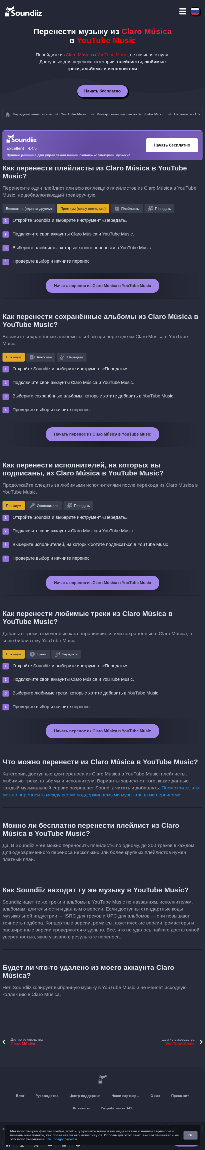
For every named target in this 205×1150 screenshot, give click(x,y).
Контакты (81, 1108)
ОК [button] (190, 1135)
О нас (155, 1096)
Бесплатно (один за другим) (29, 209)
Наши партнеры (126, 1096)
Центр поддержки (85, 1096)
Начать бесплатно (102, 91)
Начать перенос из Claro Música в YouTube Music (102, 286)
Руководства (47, 1096)
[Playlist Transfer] (23, 11)
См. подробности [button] (61, 1139)
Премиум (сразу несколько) (83, 209)
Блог (20, 1096)
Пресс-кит (180, 1096)
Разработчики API (116, 1108)
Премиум (13, 357)
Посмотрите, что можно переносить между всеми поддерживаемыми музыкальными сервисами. (100, 791)
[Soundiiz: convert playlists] (102, 1079)
